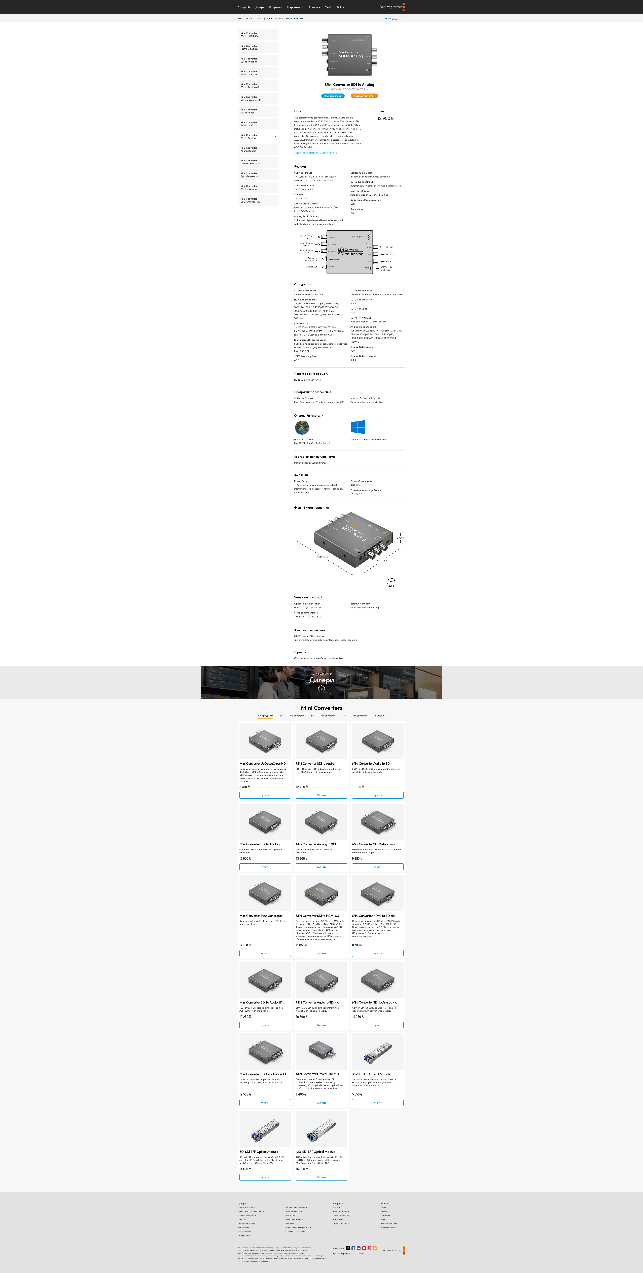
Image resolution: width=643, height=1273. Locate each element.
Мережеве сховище (294, 1219)
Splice (340, 7)
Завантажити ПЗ (328, 152)
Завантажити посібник (306, 152)
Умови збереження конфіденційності (253, 1261)
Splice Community (341, 1223)
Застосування (264, 18)
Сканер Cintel (244, 1235)
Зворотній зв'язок (341, 1215)
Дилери (259, 7)
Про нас (384, 1211)
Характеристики (294, 18)
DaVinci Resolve (251, 1211)
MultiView (289, 1223)
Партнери (385, 1215)
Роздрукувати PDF (364, 95)
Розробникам (295, 7)
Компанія (314, 7)
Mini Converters (246, 18)
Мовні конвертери (293, 1211)
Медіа (328, 7)
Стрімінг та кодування (295, 1231)
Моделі (278, 18)
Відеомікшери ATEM (247, 1215)
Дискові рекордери (247, 1223)
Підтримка (275, 7)
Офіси (383, 1207)
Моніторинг (290, 1215)
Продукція (244, 7)
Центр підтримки (341, 1211)
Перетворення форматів (296, 1207)
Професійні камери (246, 1207)
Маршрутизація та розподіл (298, 1227)
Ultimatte (242, 1219)
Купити (265, 795)
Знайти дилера (333, 95)
